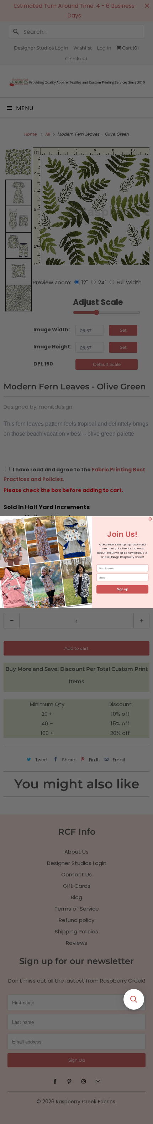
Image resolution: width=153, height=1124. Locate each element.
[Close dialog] (150, 518)
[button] (133, 999)
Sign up (122, 589)
